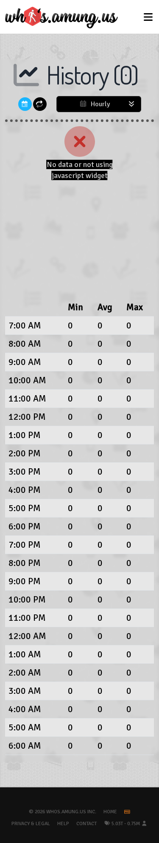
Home (110, 812)
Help (63, 823)
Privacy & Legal (30, 823)
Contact (86, 823)
